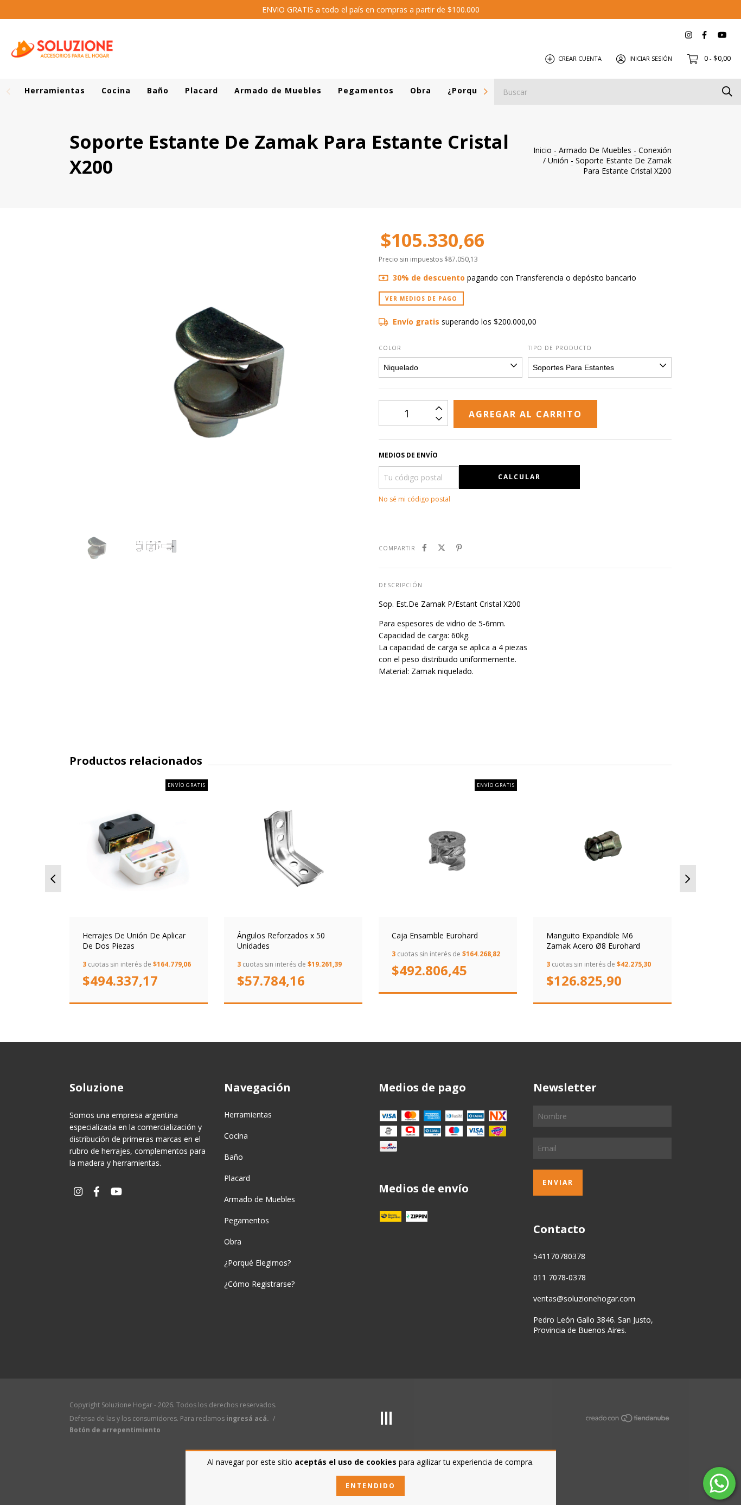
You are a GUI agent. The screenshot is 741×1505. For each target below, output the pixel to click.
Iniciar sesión (650, 58)
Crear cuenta (580, 58)
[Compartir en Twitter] (441, 547)
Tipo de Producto (560, 348)
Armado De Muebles (595, 150)
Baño (158, 90)
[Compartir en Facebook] (424, 547)
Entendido (370, 1485)
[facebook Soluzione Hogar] (704, 35)
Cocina (116, 90)
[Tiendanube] (628, 1420)
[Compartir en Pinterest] (459, 547)
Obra (420, 90)
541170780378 (559, 1256)
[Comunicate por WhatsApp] (719, 1483)
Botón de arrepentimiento (115, 1429)
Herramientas (54, 90)
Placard (201, 90)
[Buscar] (727, 90)
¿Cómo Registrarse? (259, 1284)
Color (390, 348)
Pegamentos (366, 90)
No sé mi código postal (414, 499)
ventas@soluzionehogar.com (584, 1298)
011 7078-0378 (559, 1277)
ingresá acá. (247, 1418)
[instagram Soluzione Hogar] (689, 35)
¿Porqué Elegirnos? (257, 1263)
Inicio (542, 150)
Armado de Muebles (278, 90)
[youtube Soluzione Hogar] (722, 35)
